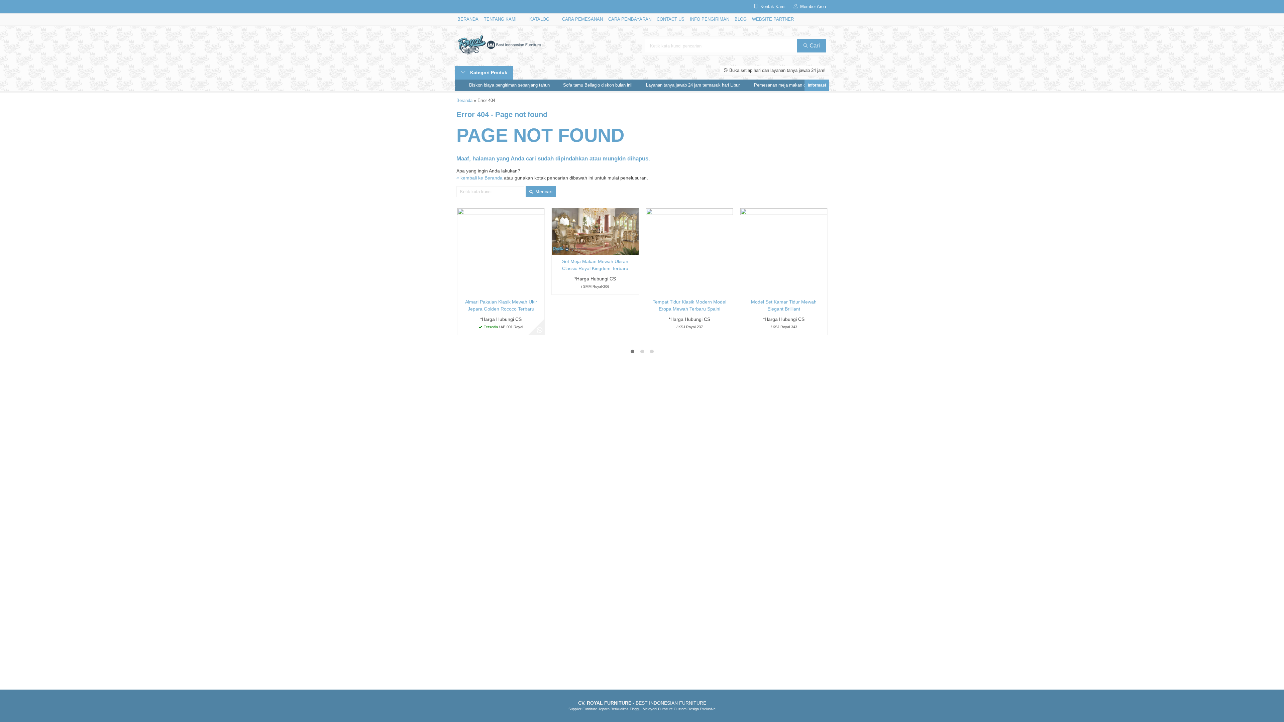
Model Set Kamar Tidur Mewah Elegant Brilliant (784, 305)
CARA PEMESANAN (582, 19)
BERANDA (467, 19)
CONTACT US (670, 19)
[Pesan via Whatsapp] (539, 330)
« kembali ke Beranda (479, 177)
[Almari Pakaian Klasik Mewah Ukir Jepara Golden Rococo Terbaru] (500, 251)
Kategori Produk (488, 72)
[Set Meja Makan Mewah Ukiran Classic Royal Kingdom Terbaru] (595, 231)
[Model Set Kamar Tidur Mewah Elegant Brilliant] (783, 251)
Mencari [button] (543, 191)
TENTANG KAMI (500, 19)
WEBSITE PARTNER (773, 19)
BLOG (741, 19)
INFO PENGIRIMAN (709, 19)
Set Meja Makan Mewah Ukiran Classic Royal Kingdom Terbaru (595, 265)
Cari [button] (814, 45)
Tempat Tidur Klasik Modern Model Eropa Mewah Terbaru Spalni (689, 305)
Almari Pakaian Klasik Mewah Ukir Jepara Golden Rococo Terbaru (501, 305)
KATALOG (539, 19)
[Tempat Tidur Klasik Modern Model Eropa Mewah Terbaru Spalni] (689, 251)
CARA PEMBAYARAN (629, 19)
